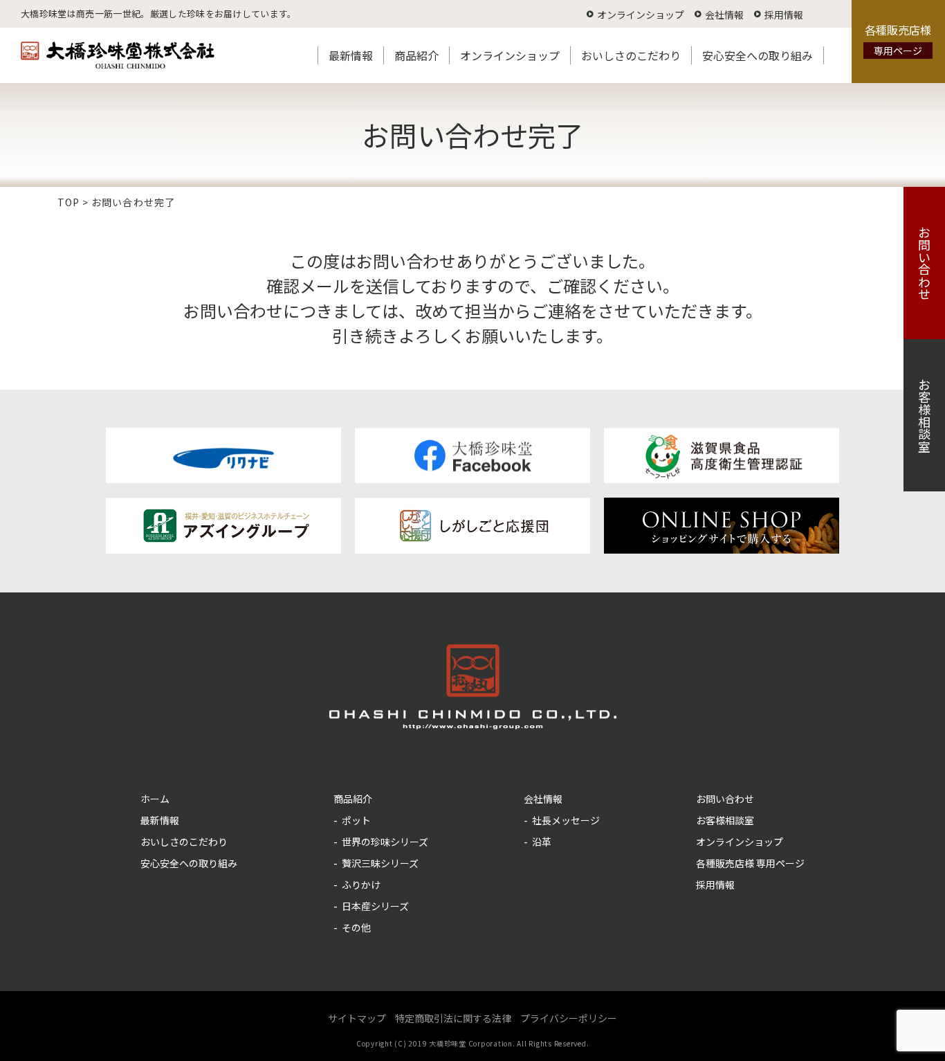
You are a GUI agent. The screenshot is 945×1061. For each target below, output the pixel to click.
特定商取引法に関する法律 (453, 1018)
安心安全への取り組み (757, 55)
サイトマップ (357, 1018)
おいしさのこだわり (631, 55)
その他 (356, 927)
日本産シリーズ (375, 906)
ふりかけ (361, 884)
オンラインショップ (640, 14)
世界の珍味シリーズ (385, 842)
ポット (356, 820)
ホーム (154, 799)
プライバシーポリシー (568, 1018)
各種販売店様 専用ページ (750, 863)
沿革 (541, 842)
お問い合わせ (924, 263)
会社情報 (724, 14)
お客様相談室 (924, 415)
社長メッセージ (566, 820)
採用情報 (783, 14)
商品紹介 (416, 55)
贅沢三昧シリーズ (380, 863)
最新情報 (351, 55)
